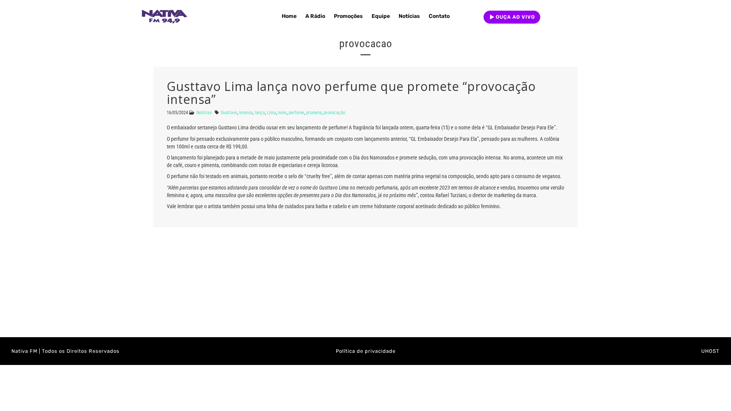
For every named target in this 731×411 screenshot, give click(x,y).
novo (282, 112)
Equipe (381, 16)
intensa (246, 112)
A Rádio (315, 16)
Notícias (409, 16)
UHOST (710, 351)
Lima (271, 112)
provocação (334, 112)
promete (314, 112)
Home (289, 16)
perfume (296, 112)
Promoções (348, 16)
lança (260, 112)
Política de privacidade (366, 351)
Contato (439, 16)
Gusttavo (229, 112)
